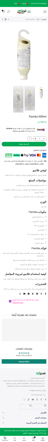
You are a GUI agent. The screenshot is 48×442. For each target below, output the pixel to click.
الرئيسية (44, 19)
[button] (22, 3)
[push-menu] (44, 11)
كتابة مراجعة (24, 361)
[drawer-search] (8, 11)
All (38, 19)
